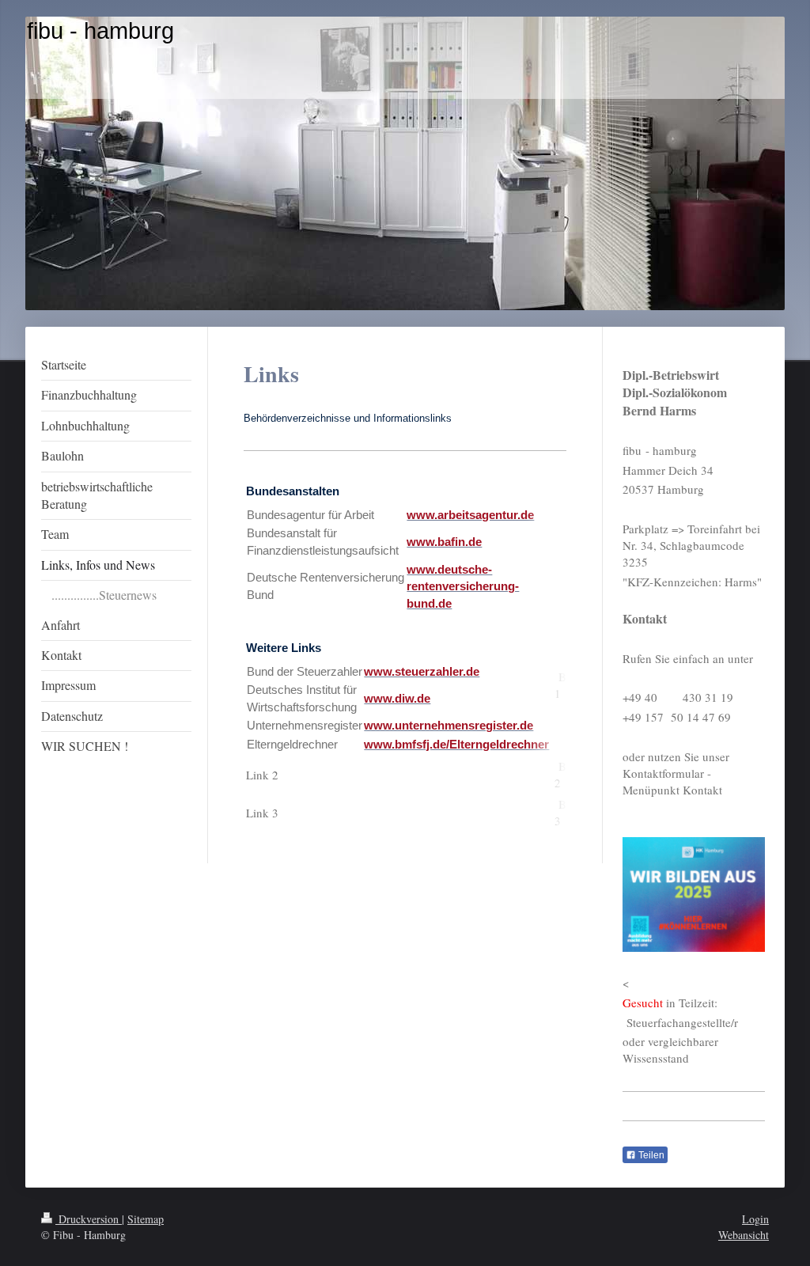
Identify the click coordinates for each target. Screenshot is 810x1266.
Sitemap (145, 1218)
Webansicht (743, 1234)
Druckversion (88, 1218)
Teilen (650, 1155)
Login (755, 1218)
